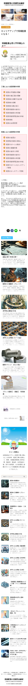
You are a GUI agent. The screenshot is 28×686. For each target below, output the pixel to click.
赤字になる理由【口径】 (17, 570)
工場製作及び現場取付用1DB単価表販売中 (14, 681)
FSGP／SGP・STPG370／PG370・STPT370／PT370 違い (18, 652)
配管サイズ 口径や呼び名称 (18, 639)
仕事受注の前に (6, 672)
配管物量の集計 (15, 672)
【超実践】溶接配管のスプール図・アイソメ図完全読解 (18, 583)
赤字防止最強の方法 (9, 311)
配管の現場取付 (14, 480)
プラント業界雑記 (7, 674)
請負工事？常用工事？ (10, 257)
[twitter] (8, 230)
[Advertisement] (14, 217)
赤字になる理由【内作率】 (18, 558)
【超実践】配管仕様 (17, 674)
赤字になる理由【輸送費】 (18, 546)
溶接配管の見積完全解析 (14, 3)
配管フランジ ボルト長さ (11, 365)
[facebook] (12, 230)
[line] (16, 230)
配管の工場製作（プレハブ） (12, 284)
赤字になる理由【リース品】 (12, 338)
